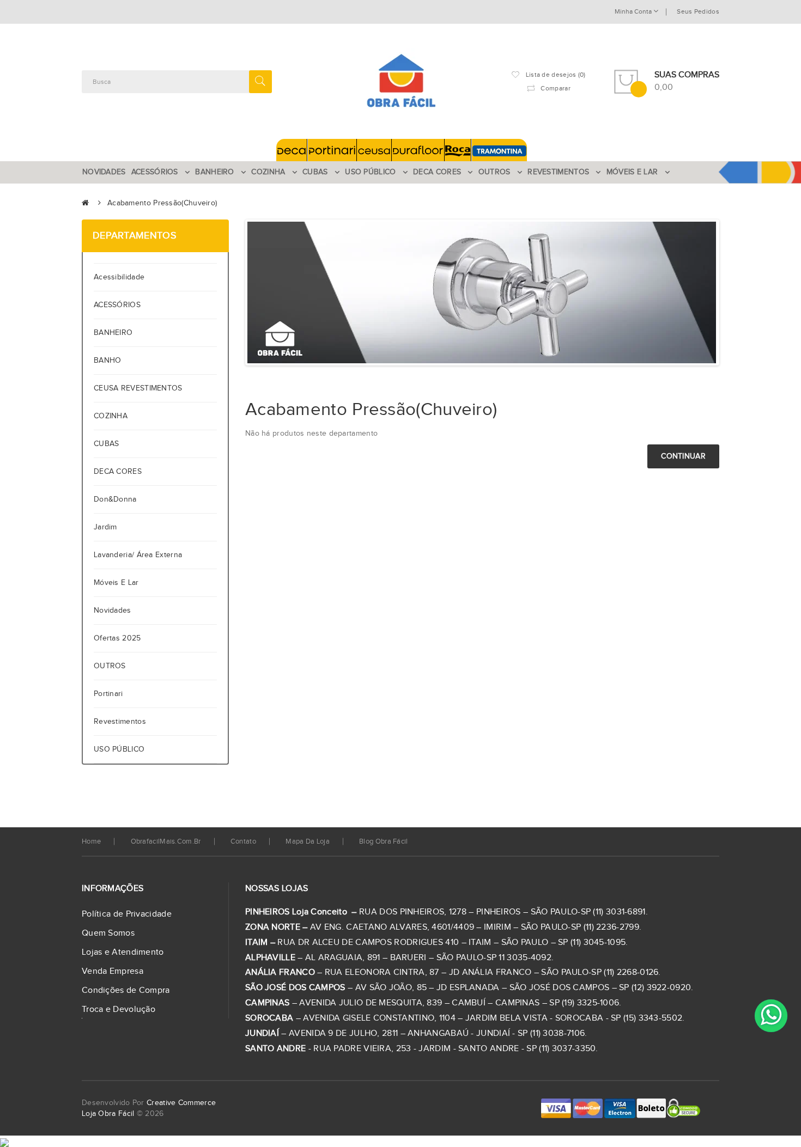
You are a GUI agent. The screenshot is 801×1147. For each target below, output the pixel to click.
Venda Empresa (112, 971)
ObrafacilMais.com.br (166, 841)
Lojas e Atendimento (123, 952)
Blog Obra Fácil (383, 841)
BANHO (108, 360)
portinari (108, 694)
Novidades (112, 610)
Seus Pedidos (698, 11)
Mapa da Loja (308, 841)
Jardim (105, 527)
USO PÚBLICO (119, 749)
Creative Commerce (181, 1103)
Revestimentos (120, 721)
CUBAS (106, 444)
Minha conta (634, 11)
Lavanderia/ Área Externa (138, 555)
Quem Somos (108, 933)
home (91, 841)
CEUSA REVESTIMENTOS (138, 388)
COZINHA (111, 416)
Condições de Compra (126, 990)
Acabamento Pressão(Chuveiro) (162, 203)
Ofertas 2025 (117, 638)
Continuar (683, 456)
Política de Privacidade (127, 914)
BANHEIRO (113, 332)
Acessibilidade (121, 277)
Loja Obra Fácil (108, 1113)
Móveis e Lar (116, 582)
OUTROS (110, 666)
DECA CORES (118, 471)
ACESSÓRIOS (117, 305)
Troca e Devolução (118, 1009)
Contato (243, 841)
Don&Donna (115, 499)
